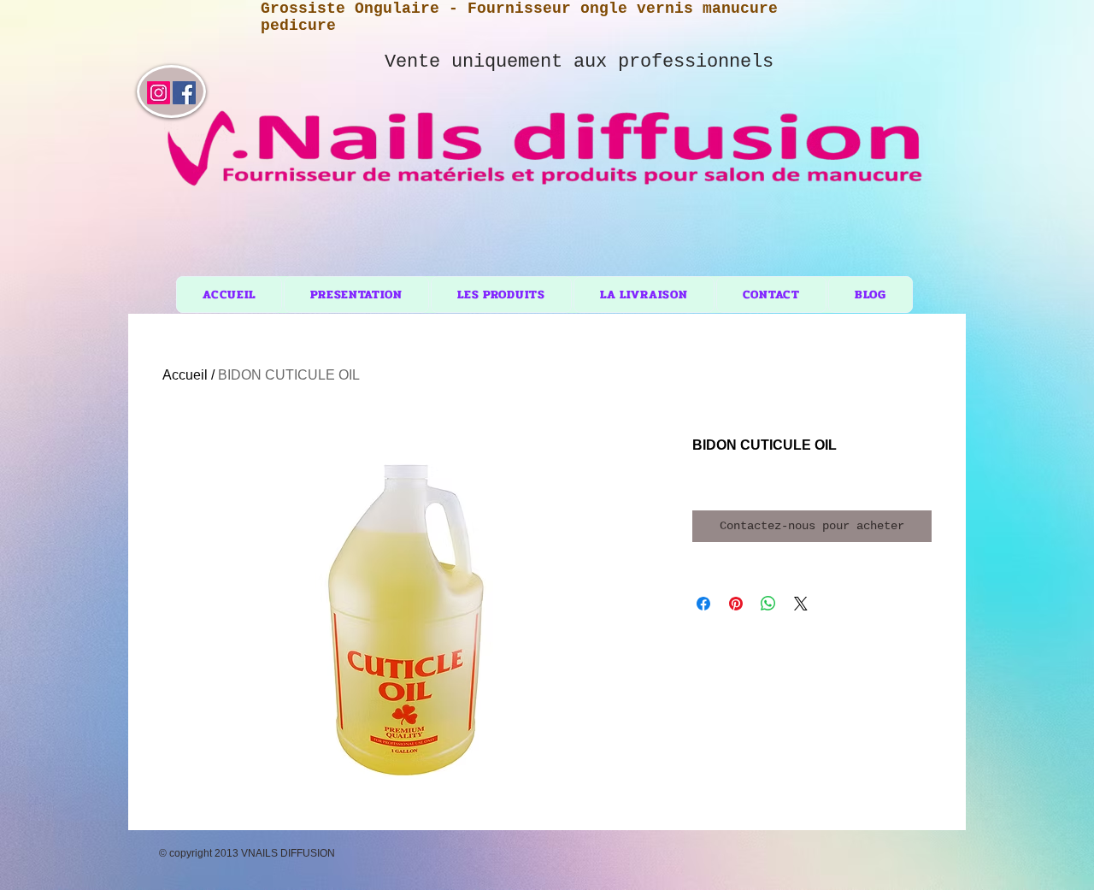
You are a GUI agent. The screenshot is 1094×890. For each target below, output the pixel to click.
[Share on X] (801, 603)
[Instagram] (158, 92)
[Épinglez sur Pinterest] (736, 603)
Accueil (185, 375)
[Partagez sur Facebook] (703, 603)
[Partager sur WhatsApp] (768, 603)
